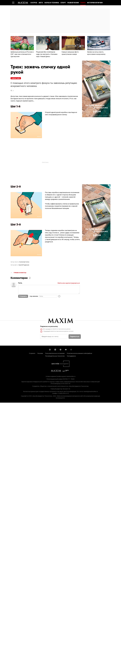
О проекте (32, 353)
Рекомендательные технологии (55, 356)
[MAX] (50, 349)
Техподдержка (71, 356)
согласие (48, 329)
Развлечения (73, 3)
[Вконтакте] (55, 349)
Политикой (47, 331)
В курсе (34, 3)
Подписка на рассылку (49, 326)
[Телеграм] (60, 349)
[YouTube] (66, 349)
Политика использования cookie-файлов (79, 353)
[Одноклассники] (71, 349)
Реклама (40, 353)
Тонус (83, 3)
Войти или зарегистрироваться (69, 283)
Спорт (63, 3)
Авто (41, 3)
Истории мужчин (95, 3)
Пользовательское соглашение (55, 353)
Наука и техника (51, 3)
